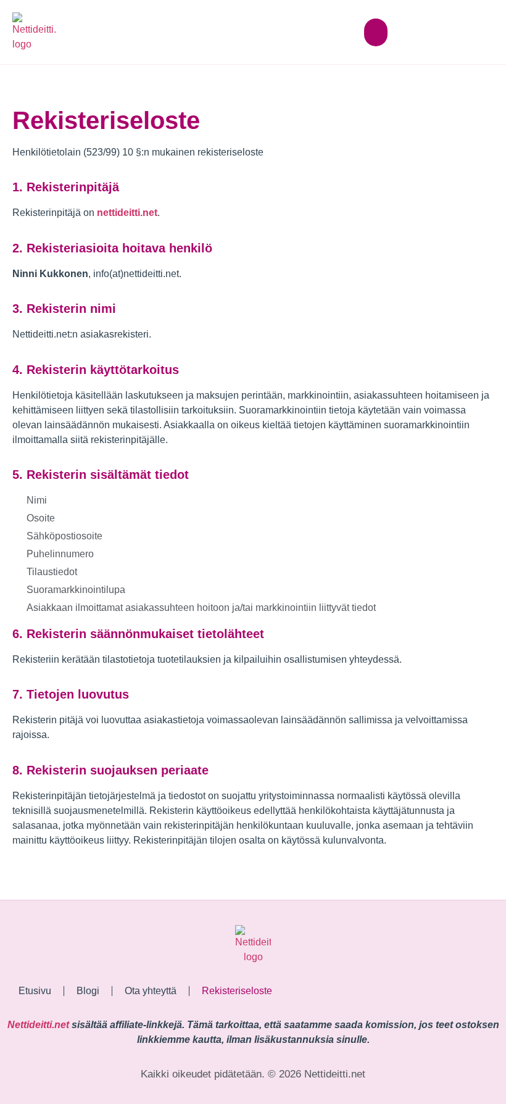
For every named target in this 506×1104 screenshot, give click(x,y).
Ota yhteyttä (150, 991)
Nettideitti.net (38, 1024)
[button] (376, 32)
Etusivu (35, 991)
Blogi (88, 991)
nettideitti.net (127, 212)
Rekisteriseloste (237, 991)
